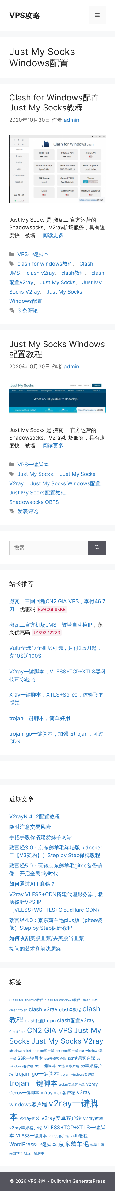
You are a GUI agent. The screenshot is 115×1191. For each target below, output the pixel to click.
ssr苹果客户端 (81, 1058)
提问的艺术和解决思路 (35, 949)
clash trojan (18, 1010)
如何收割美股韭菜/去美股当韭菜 (46, 938)
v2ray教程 (93, 1118)
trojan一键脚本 (33, 1083)
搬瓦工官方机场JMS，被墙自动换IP (50, 625)
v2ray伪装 (30, 1118)
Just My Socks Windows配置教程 (57, 349)
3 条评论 (27, 310)
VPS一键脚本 (33, 254)
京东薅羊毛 (73, 1144)
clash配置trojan (40, 1020)
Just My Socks (57, 282)
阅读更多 (53, 235)
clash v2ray (41, 273)
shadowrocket (20, 1051)
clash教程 (73, 273)
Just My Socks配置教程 (37, 493)
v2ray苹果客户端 (25, 1127)
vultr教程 (79, 1135)
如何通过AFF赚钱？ (32, 884)
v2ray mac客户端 (58, 1092)
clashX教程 (70, 1009)
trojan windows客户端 (77, 1075)
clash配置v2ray (76, 1020)
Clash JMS (90, 1000)
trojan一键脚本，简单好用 (39, 718)
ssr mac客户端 (67, 1051)
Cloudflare (17, 1032)
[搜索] (97, 548)
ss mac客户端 (43, 1051)
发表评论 (27, 511)
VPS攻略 (24, 15)
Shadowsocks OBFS (34, 502)
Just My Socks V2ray (67, 1041)
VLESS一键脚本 (31, 1135)
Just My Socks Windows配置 (65, 483)
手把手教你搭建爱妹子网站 (40, 837)
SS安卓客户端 (68, 1066)
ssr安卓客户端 (55, 1059)
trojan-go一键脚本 (37, 1073)
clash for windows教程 (45, 264)
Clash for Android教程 (26, 1000)
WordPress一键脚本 (33, 1144)
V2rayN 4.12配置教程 (34, 816)
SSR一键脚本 (30, 1058)
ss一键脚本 (45, 1065)
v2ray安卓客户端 (61, 1118)
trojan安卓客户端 (72, 1085)
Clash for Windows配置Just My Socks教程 (54, 102)
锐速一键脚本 (34, 1153)
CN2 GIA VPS (49, 1030)
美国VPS (15, 1153)
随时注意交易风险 (30, 827)
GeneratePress (88, 1181)
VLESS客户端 (58, 1136)
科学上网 (97, 1145)
